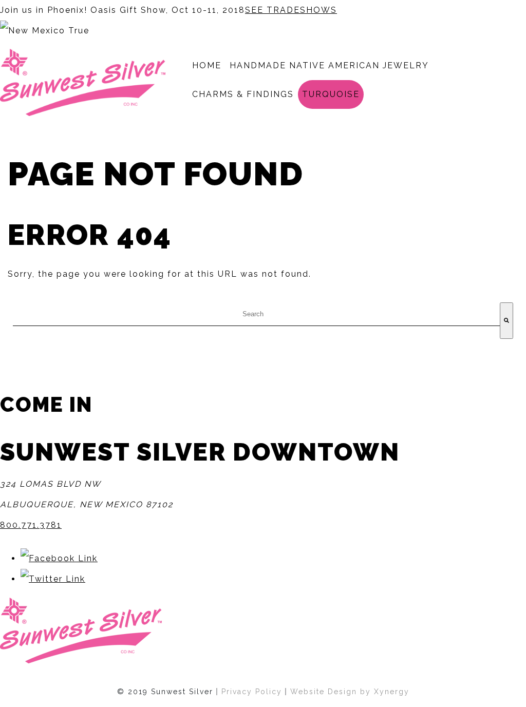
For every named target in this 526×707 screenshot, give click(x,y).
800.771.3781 (31, 525)
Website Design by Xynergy (349, 691)
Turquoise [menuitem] (331, 94)
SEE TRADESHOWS (291, 10)
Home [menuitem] (206, 65)
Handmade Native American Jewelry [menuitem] (329, 65)
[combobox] (256, 314)
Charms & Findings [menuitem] (243, 94)
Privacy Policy (251, 691)
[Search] (506, 320)
